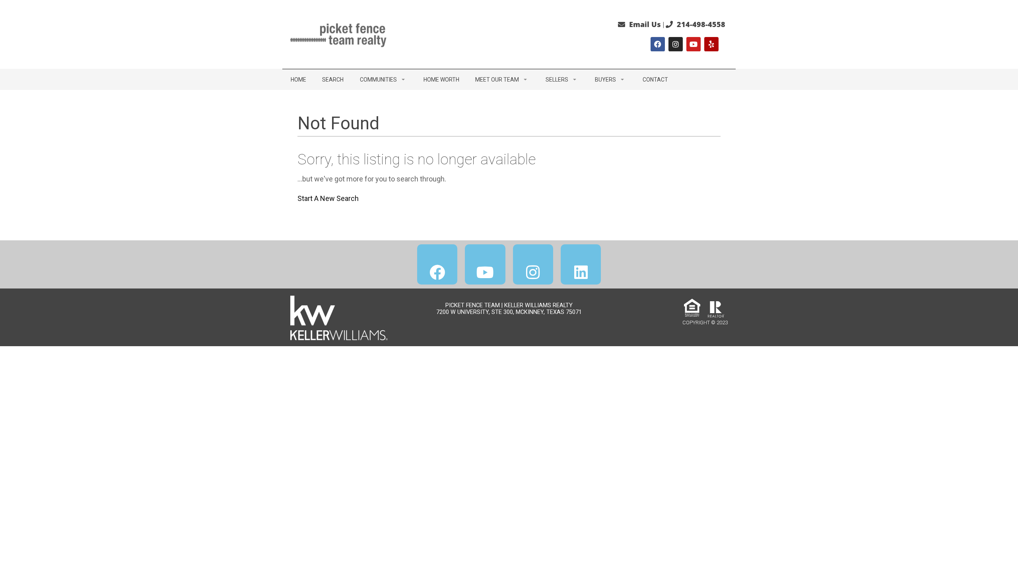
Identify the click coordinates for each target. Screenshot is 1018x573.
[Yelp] (711, 44)
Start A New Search (328, 198)
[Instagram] (675, 44)
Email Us (645, 24)
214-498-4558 (701, 24)
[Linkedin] (581, 264)
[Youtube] (693, 44)
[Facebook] (658, 44)
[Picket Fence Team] (340, 33)
